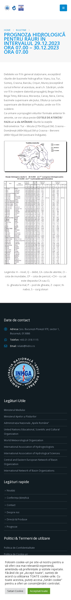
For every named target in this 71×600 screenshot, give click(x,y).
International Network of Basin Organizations (29, 470)
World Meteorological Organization (23, 440)
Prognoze (12, 526)
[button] (63, 8)
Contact (11, 505)
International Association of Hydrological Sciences (32, 453)
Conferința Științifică (18, 497)
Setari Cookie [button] (15, 591)
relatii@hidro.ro (26, 346)
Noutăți (11, 490)
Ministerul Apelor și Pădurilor (20, 416)
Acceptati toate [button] (39, 591)
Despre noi (13, 512)
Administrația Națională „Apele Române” (26, 422)
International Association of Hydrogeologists (29, 446)
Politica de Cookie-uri (16, 554)
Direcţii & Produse (17, 519)
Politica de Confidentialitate (19, 547)
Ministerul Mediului (14, 409)
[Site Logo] (14, 8)
